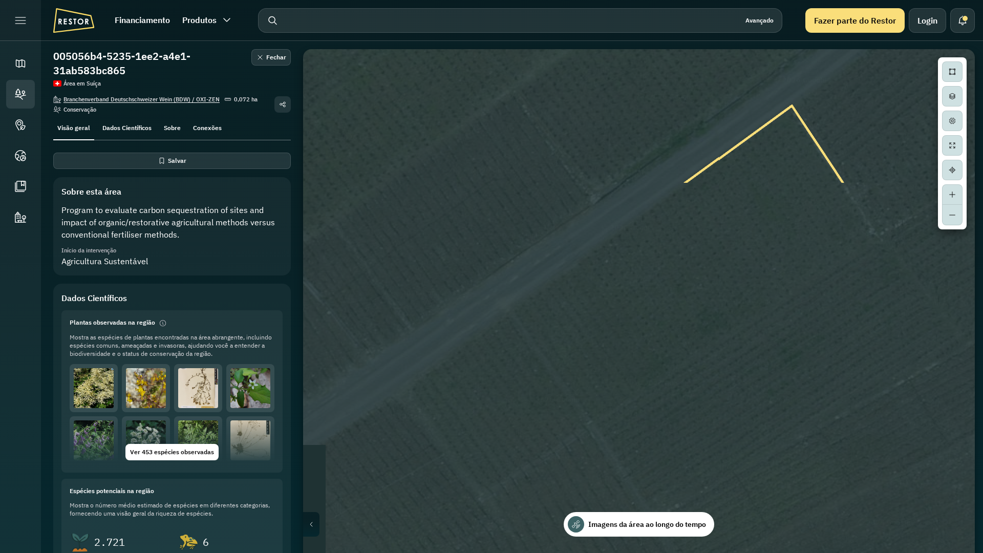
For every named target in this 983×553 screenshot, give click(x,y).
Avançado (759, 20)
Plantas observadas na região (112, 322)
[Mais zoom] (952, 194)
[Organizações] (20, 217)
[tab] (73, 127)
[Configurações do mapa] (952, 121)
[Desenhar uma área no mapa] (952, 71)
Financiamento (142, 20)
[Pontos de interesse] (20, 125)
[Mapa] (20, 63)
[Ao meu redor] (952, 170)
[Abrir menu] (20, 20)
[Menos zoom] (952, 215)
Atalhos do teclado (813, 549)
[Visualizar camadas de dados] (952, 96)
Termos (963, 549)
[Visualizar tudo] (952, 145)
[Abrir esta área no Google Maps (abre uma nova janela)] (322, 546)
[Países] (20, 155)
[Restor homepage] (73, 20)
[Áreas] (20, 94)
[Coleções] (20, 186)
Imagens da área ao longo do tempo (647, 524)
